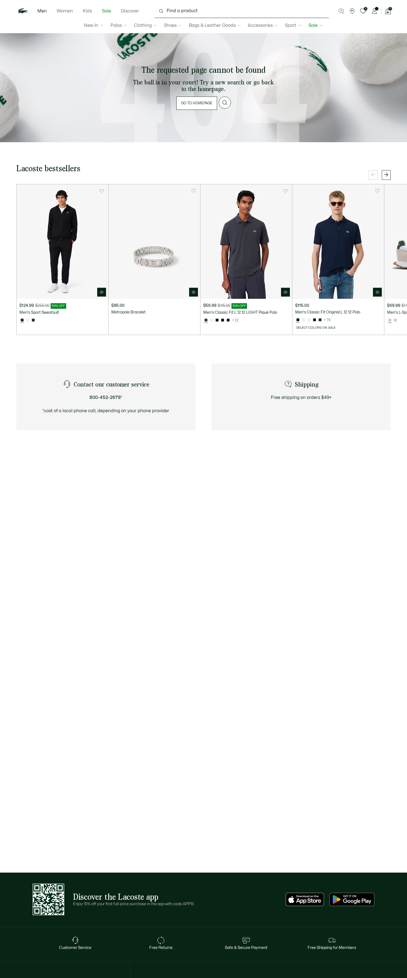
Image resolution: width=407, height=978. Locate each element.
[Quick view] (101, 292)
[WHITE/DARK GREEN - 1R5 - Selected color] (390, 320)
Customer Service (75, 948)
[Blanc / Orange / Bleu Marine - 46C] (27, 320)
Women (65, 11)
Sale (106, 11)
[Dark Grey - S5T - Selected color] (206, 320)
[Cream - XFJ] (309, 320)
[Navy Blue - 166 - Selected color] (298, 320)
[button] (341, 11)
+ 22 (235, 320)
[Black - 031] (222, 320)
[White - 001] (211, 320)
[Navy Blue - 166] (228, 320)
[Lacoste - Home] (23, 11)
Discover (130, 11)
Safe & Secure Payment (246, 948)
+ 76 (327, 320)
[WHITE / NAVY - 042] (395, 320)
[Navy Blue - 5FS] (33, 320)
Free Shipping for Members (332, 948)
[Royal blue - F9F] (320, 320)
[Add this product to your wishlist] (101, 190)
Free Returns (160, 948)
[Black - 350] (217, 320)
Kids (87, 11)
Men (42, 11)
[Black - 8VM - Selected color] (22, 320)
